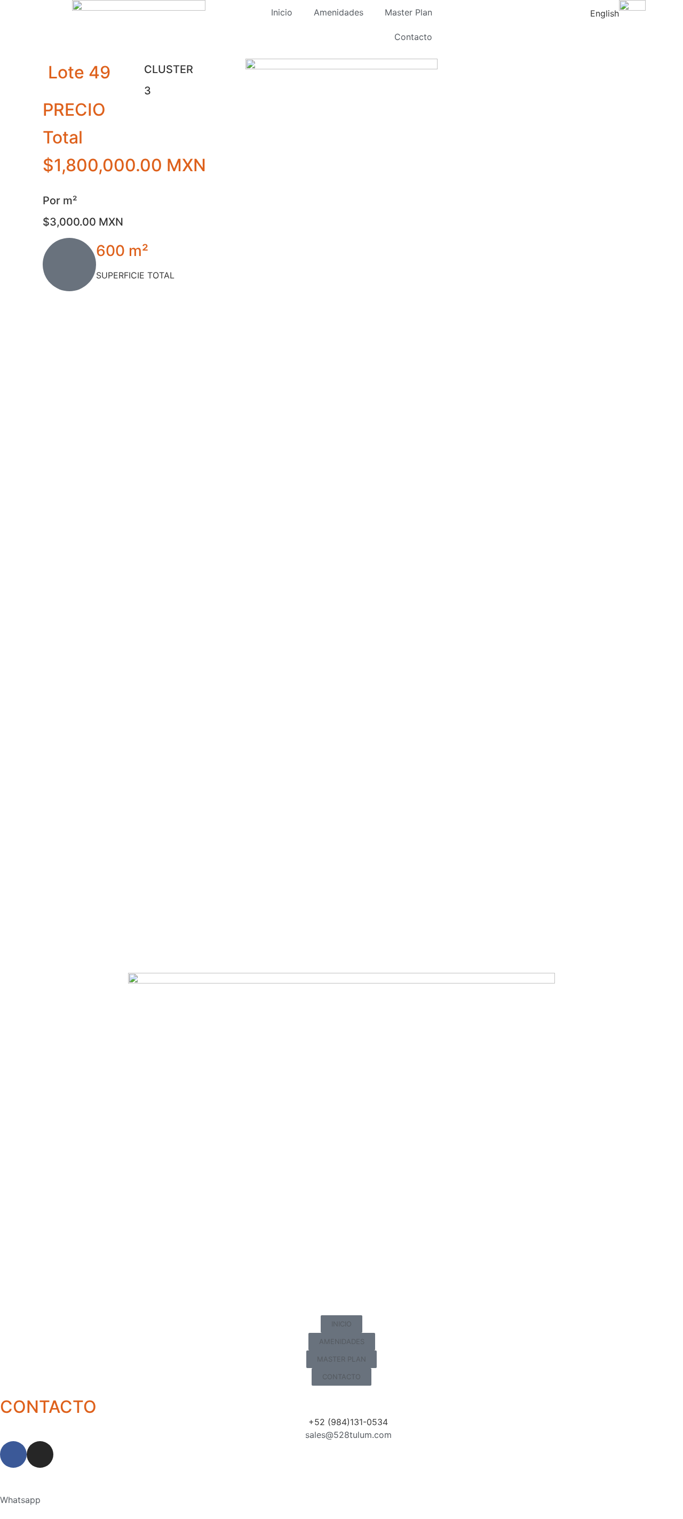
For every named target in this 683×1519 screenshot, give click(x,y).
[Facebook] (13, 1454)
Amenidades (338, 12)
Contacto (413, 36)
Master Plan (408, 12)
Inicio (281, 12)
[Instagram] (40, 1454)
